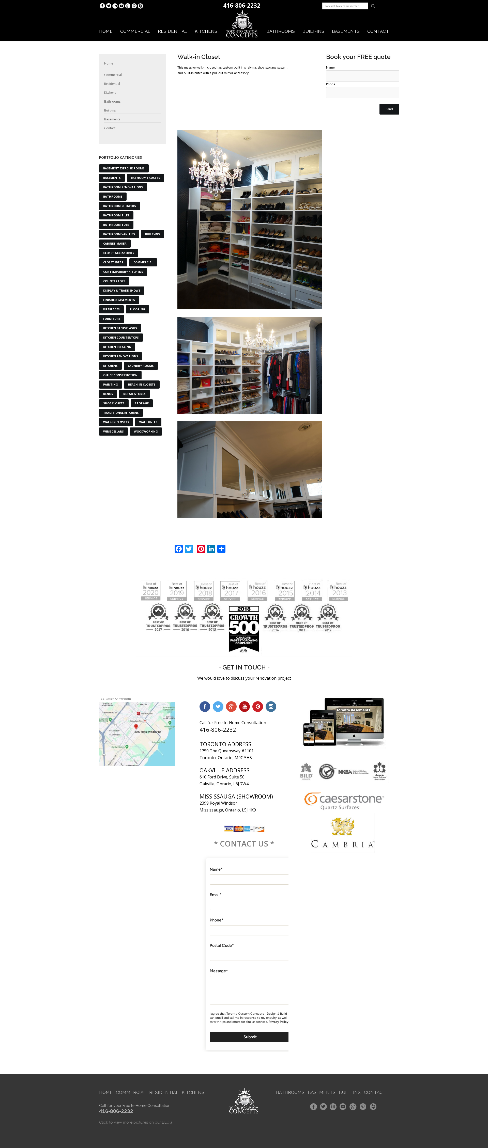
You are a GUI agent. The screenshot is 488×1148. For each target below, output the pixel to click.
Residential (172, 31)
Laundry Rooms (141, 366)
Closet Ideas (113, 262)
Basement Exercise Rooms (124, 168)
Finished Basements (119, 300)
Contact (378, 31)
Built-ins (313, 31)
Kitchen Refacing (117, 347)
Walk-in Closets (116, 422)
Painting (110, 384)
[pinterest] (257, 706)
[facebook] (205, 706)
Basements (346, 31)
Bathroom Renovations (123, 187)
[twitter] (218, 706)
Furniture (111, 319)
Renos (108, 394)
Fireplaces (111, 309)
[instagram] (271, 706)
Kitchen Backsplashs (120, 328)
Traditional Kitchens (121, 412)
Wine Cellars (113, 431)
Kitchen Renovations (120, 356)
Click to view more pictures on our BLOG (135, 1122)
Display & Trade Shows (121, 290)
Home (106, 31)
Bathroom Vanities (119, 234)
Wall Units (148, 422)
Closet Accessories (118, 253)
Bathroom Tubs (116, 225)
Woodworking (146, 431)
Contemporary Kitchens (123, 272)
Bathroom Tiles (116, 215)
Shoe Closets (114, 403)
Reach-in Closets (142, 384)
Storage (142, 403)
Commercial (135, 31)
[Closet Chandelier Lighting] (249, 365)
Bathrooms (280, 31)
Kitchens (206, 31)
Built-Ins (152, 234)
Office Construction (120, 375)
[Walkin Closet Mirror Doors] (249, 469)
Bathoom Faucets (145, 178)
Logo (242, 24)
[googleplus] (231, 706)
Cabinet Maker (115, 243)
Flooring (137, 309)
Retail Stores (134, 394)
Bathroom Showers (119, 206)
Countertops (114, 281)
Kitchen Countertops (121, 337)
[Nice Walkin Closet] (249, 220)
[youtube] (244, 706)
